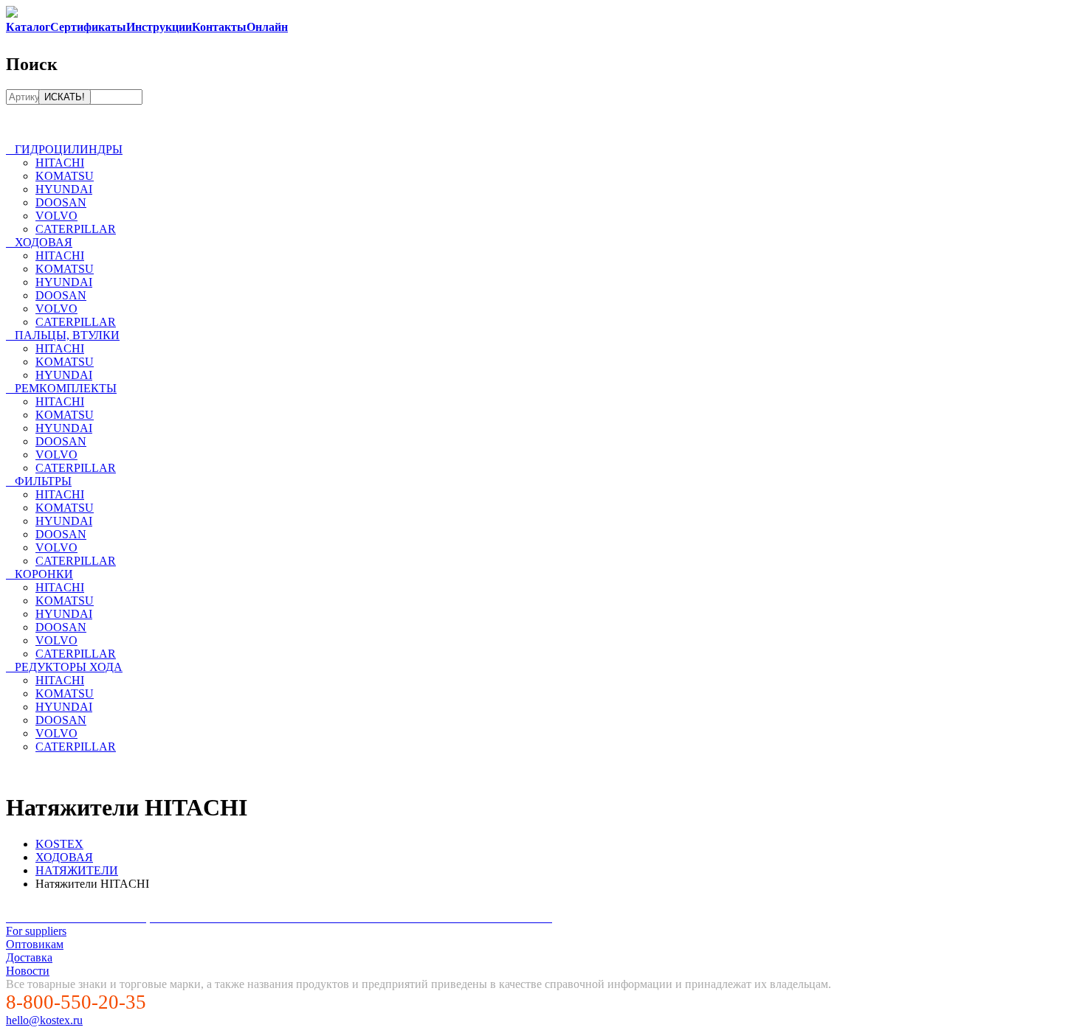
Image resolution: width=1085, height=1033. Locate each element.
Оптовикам (34, 944)
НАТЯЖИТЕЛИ (76, 870)
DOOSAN (60, 202)
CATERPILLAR (75, 229)
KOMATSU (64, 176)
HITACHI (59, 162)
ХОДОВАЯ (64, 857)
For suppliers (36, 931)
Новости (27, 970)
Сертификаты (88, 27)
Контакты (219, 27)
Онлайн (267, 27)
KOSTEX (59, 844)
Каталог (28, 27)
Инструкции (159, 27)
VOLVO (56, 215)
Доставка (29, 957)
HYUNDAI (63, 189)
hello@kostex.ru (44, 1020)
